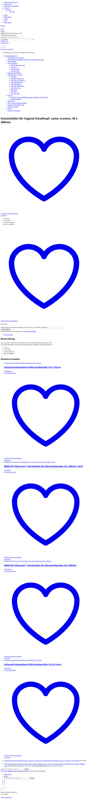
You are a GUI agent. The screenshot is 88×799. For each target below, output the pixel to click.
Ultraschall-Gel (12, 63)
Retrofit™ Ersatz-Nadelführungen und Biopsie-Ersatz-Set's (29, 97)
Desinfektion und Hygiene (16, 58)
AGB (5, 21)
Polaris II (13, 67)
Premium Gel (15, 69)
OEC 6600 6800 (16, 84)
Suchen (32, 778)
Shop (5, 15)
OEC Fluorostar (16, 88)
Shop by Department (11, 56)
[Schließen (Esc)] (6, 787)
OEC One (14, 92)
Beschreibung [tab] (8, 335)
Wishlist (4, 41)
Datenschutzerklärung (11, 6)
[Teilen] (5, 787)
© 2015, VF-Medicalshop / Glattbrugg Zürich (15, 771)
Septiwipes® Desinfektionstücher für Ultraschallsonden (26, 60)
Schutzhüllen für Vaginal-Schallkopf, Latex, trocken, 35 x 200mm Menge (23, 327)
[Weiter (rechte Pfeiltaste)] (3, 789)
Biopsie (10, 95)
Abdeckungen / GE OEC (15, 75)
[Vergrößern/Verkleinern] (1, 787)
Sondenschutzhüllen (14, 73)
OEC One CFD (15, 94)
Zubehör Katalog (13, 107)
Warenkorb (7, 17)
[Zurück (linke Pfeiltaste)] (1, 789)
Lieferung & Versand (10, 2)
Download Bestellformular (16, 105)
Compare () (5, 43)
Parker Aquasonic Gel (18, 65)
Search (27, 769)
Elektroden (11, 101)
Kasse (6, 19)
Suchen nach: (8, 778)
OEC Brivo (14, 90)
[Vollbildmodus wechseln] (3, 787)
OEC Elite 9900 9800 (17, 86)
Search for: (4, 37)
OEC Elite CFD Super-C (18, 80)
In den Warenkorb (5, 329)
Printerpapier (12, 61)
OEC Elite (14, 77)
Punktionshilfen (16, 99)
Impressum (8, 4)
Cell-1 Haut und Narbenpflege (17, 103)
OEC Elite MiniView (17, 82)
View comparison (6, 797)
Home (10, 109)
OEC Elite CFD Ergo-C (17, 78)
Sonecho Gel (15, 71)
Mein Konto (8, 22)
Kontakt (6, 8)
